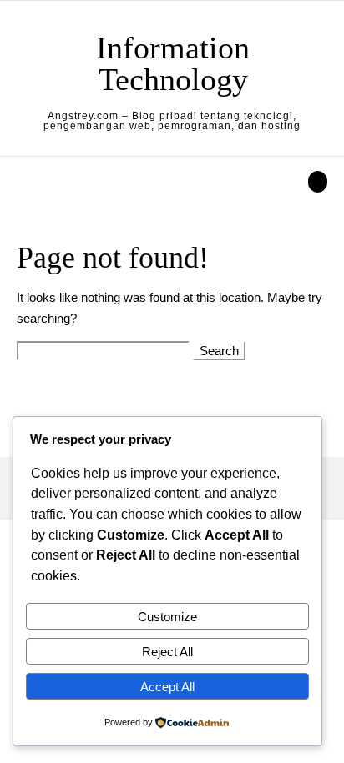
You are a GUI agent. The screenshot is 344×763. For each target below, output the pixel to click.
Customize (167, 617)
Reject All (167, 652)
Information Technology (173, 63)
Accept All (167, 687)
